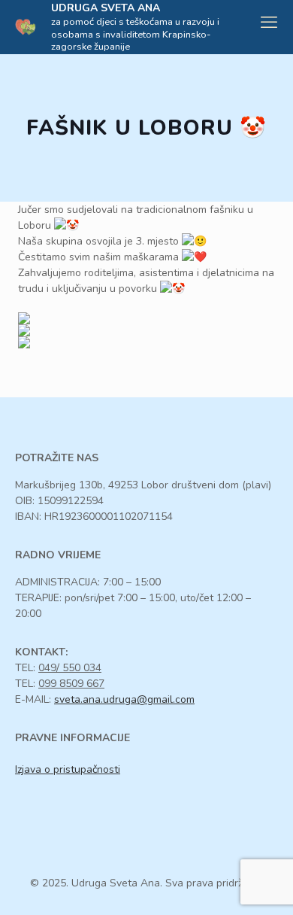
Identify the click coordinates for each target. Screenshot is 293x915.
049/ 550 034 (69, 668)
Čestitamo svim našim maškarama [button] (100, 257)
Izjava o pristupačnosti (67, 769)
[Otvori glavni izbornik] (269, 22)
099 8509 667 (71, 683)
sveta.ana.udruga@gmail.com (124, 699)
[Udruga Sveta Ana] (25, 26)
